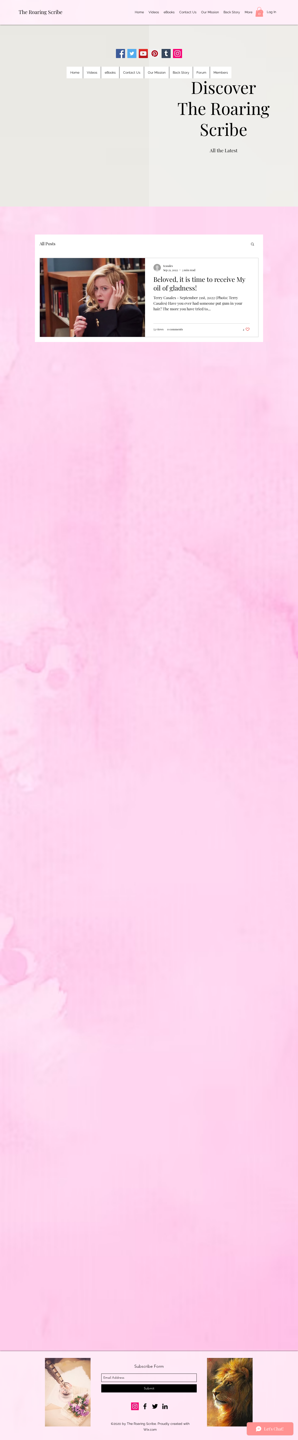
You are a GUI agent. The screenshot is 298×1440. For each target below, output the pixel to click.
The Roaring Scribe (40, 11)
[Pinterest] (154, 53)
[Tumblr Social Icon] (166, 53)
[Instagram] (177, 53)
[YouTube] (143, 53)
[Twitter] (131, 53)
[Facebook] (120, 53)
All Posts (47, 243)
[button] (259, 12)
